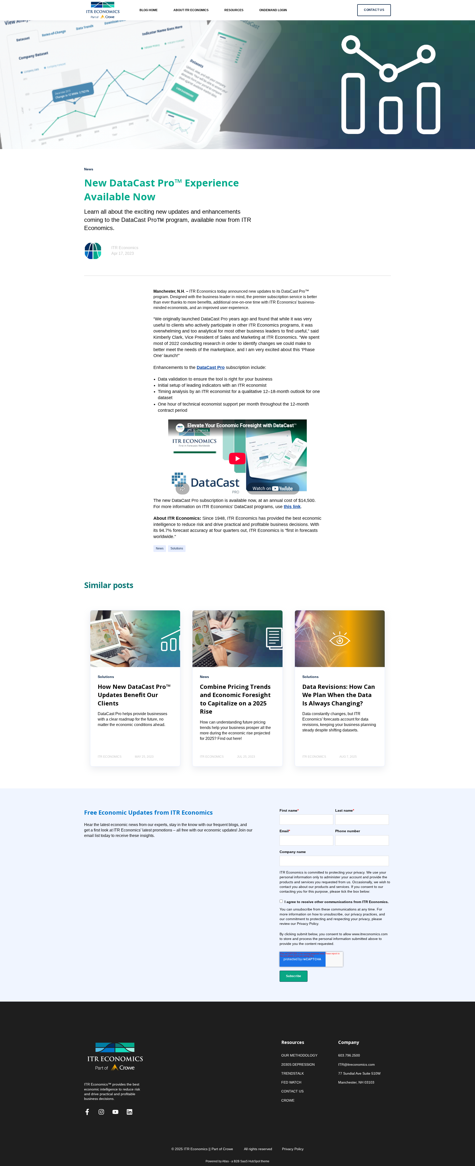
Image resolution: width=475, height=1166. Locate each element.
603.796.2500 (349, 1055)
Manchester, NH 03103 (356, 1082)
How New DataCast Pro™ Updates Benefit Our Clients (134, 694)
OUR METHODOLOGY (299, 1055)
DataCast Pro (211, 367)
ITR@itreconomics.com (356, 1064)
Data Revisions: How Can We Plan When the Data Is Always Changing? (338, 694)
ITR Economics (124, 248)
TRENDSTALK (292, 1073)
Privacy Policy (293, 1149)
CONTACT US (292, 1091)
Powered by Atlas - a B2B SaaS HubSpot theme (237, 1161)
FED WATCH (291, 1082)
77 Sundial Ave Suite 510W (359, 1073)
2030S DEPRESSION (298, 1064)
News (160, 548)
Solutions (176, 548)
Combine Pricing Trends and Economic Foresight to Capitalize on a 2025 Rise (235, 699)
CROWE (287, 1100)
